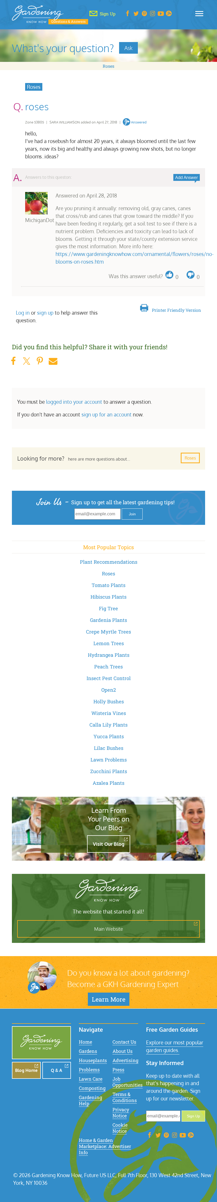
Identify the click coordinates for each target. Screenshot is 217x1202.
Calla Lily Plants (108, 725)
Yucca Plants (108, 736)
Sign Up (193, 1116)
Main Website (108, 929)
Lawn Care (90, 1079)
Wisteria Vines (108, 713)
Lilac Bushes (108, 748)
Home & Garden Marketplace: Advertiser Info (105, 1146)
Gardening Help (90, 1100)
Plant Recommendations (108, 562)
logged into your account (74, 401)
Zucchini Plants (108, 771)
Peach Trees (108, 666)
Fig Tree (108, 608)
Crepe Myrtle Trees (108, 631)
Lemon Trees (108, 643)
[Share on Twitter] (26, 361)
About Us (122, 1051)
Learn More (108, 999)
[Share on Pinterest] (39, 361)
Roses (108, 66)
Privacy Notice (120, 1113)
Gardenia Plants (108, 620)
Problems (89, 1070)
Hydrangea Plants (108, 655)
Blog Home (26, 1070)
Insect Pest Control (109, 678)
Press (118, 1070)
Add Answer (186, 177)
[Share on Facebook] (13, 361)
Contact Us (124, 1042)
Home (85, 1042)
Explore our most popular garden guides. (174, 1046)
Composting (92, 1088)
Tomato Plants (108, 585)
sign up (45, 312)
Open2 (108, 690)
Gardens (88, 1051)
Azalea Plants (108, 783)
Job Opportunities (127, 1082)
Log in (23, 312)
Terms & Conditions (124, 1097)
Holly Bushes (108, 701)
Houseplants (93, 1060)
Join (132, 514)
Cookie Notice (120, 1128)
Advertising (125, 1060)
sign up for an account (107, 414)
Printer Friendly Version (176, 310)
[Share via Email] (53, 361)
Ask (128, 47)
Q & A (56, 1070)
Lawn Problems (109, 759)
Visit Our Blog (108, 844)
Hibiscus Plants (108, 597)
